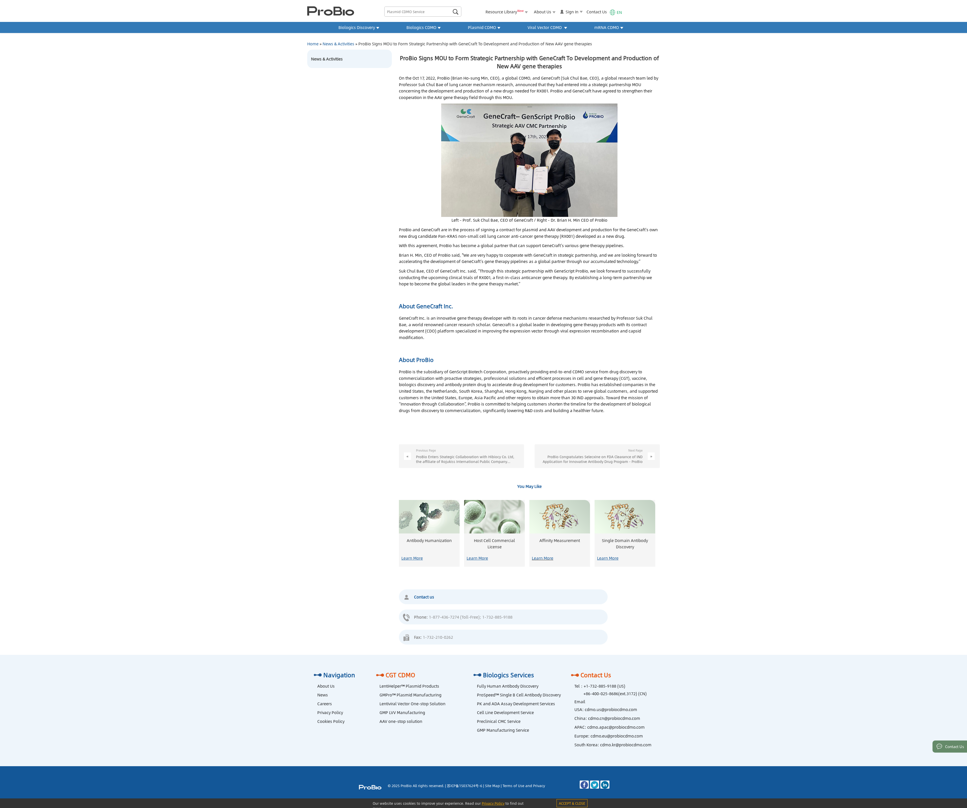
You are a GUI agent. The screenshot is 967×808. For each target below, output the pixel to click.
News (322, 695)
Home (313, 44)
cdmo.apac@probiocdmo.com (616, 727)
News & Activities (338, 44)
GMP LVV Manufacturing (402, 712)
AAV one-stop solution (400, 721)
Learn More (412, 558)
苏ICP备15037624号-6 (464, 785)
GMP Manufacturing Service (503, 730)
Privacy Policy (330, 712)
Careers (324, 703)
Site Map (492, 785)
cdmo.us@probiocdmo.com (611, 709)
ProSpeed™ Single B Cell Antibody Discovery (519, 695)
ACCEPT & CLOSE (572, 803)
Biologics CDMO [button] (421, 27)
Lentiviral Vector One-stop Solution (412, 703)
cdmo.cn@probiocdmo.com (614, 718)
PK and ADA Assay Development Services (516, 703)
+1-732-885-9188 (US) (604, 686)
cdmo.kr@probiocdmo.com (625, 745)
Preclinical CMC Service (499, 721)
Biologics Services (508, 675)
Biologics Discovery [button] (356, 27)
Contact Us (596, 12)
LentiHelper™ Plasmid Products (409, 686)
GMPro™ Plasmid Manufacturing (410, 695)
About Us (326, 686)
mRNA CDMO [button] (606, 27)
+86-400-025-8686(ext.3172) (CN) (615, 693)
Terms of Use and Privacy (524, 785)
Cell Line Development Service (505, 712)
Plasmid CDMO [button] (482, 27)
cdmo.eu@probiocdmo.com (617, 736)
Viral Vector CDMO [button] (545, 27)
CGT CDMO (400, 675)
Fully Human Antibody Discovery (507, 686)
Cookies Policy (330, 721)
